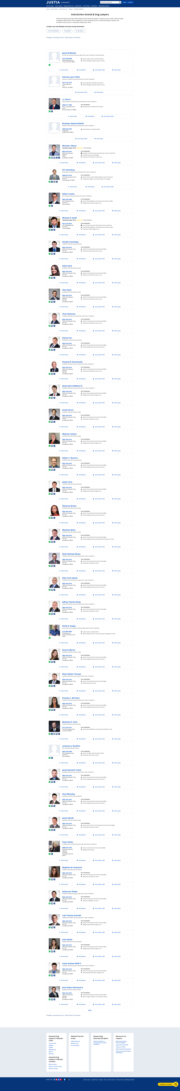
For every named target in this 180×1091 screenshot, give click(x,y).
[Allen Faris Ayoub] (54, 582)
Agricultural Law (75, 1041)
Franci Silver (67, 842)
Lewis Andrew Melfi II (71, 963)
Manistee (51, 1054)
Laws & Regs (86, 6)
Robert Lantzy (68, 194)
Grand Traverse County (55, 1066)
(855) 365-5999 (67, 199)
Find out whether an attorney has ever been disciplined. (100, 1042)
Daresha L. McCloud (70, 698)
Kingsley (51, 1045)
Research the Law (68, 6)
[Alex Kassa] (54, 294)
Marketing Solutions (104, 6)
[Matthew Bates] (54, 534)
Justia (47, 9)
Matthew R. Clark (69, 722)
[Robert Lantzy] (54, 198)
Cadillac (51, 1047)
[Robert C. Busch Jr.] (54, 462)
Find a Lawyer (50, 6)
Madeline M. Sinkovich (72, 867)
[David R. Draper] (54, 630)
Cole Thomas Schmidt (71, 915)
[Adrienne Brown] (54, 510)
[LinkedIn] (54, 1079)
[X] (67, 1079)
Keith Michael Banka (71, 554)
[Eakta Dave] (54, 270)
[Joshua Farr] (54, 342)
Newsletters (94, 6)
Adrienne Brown (69, 506)
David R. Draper (69, 626)
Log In (124, 2)
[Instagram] (60, 1079)
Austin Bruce (68, 410)
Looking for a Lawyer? (166, 1084)
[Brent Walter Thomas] (54, 678)
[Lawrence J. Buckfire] (54, 750)
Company (100, 1079)
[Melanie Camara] (54, 438)
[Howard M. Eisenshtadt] (54, 366)
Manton (51, 1051)
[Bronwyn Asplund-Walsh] (54, 127)
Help (105, 1079)
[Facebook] (58, 1079)
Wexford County (53, 1068)
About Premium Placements (123, 1049)
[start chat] (175, 1084)
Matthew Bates (69, 530)
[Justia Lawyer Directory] (53, 2)
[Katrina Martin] (54, 654)
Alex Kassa (66, 290)
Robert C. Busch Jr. (70, 458)
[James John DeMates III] (54, 390)
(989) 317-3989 (67, 105)
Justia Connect (87, 1079)
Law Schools (78, 6)
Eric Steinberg (68, 170)
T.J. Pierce (66, 99)
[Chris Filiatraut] (54, 318)
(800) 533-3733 (67, 175)
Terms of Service (111, 1079)
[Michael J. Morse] (54, 150)
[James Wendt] (54, 822)
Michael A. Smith (69, 218)
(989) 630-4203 (67, 129)
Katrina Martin (68, 650)
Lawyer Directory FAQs (122, 1045)
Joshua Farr (67, 338)
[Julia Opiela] (54, 943)
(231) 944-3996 (67, 58)
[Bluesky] (65, 1079)
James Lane (67, 482)
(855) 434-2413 (67, 151)
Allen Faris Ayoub (69, 578)
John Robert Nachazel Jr (72, 987)
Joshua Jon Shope (69, 891)
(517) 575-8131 (67, 727)
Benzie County (53, 1064)
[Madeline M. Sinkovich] (54, 871)
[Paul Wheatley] (54, 798)
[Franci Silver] (54, 846)
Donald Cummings (70, 242)
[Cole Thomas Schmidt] (54, 919)
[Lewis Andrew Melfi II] (54, 967)
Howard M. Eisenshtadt (72, 362)
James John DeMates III (72, 386)
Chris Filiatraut (68, 314)
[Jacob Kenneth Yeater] (54, 774)
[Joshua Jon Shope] (54, 895)
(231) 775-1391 (67, 83)
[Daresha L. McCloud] (54, 702)
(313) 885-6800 (67, 631)
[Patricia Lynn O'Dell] (54, 81)
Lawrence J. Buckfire (71, 746)
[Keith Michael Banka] (54, 558)
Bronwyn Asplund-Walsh (73, 123)
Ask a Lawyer (59, 6)
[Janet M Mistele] (54, 57)
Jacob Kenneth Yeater (71, 770)
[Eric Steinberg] (54, 174)
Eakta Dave (67, 266)
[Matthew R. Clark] (54, 726)
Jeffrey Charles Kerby (71, 602)
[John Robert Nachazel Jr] (54, 991)
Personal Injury (75, 1045)
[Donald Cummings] (54, 246)
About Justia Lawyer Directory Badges (121, 1042)
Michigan (71, 9)
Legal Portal (94, 1079)
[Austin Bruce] (54, 414)
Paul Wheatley (68, 794)
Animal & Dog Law (63, 9)
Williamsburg (52, 1049)
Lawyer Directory (54, 9)
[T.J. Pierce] (54, 103)
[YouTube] (56, 1079)
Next (90, 1010)
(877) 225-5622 (67, 224)
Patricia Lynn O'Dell (71, 77)
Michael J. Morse (69, 145)
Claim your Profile (120, 1047)
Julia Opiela (67, 939)
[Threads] (62, 1079)
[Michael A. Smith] (54, 222)
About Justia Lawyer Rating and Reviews (123, 1051)
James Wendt (68, 818)
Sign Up (130, 2)
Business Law (74, 1043)
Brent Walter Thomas (71, 674)
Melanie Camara (69, 434)
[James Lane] (54, 486)
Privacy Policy (120, 1079)
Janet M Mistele (69, 53)
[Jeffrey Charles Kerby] (54, 606)
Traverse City (52, 1043)
